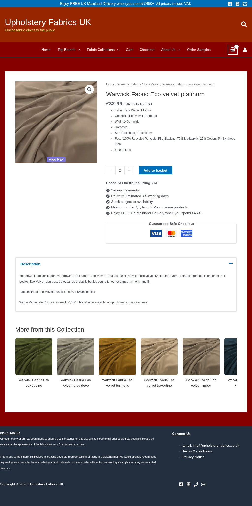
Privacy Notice (193, 457)
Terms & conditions (197, 451)
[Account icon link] (245, 49)
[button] (244, 24)
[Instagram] (237, 4)
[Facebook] (230, 4)
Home (110, 84)
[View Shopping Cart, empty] (233, 49)
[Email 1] (245, 4)
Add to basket (155, 170)
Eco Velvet (151, 84)
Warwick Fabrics (129, 84)
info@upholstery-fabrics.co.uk (216, 445)
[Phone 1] (196, 484)
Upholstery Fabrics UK (48, 22)
